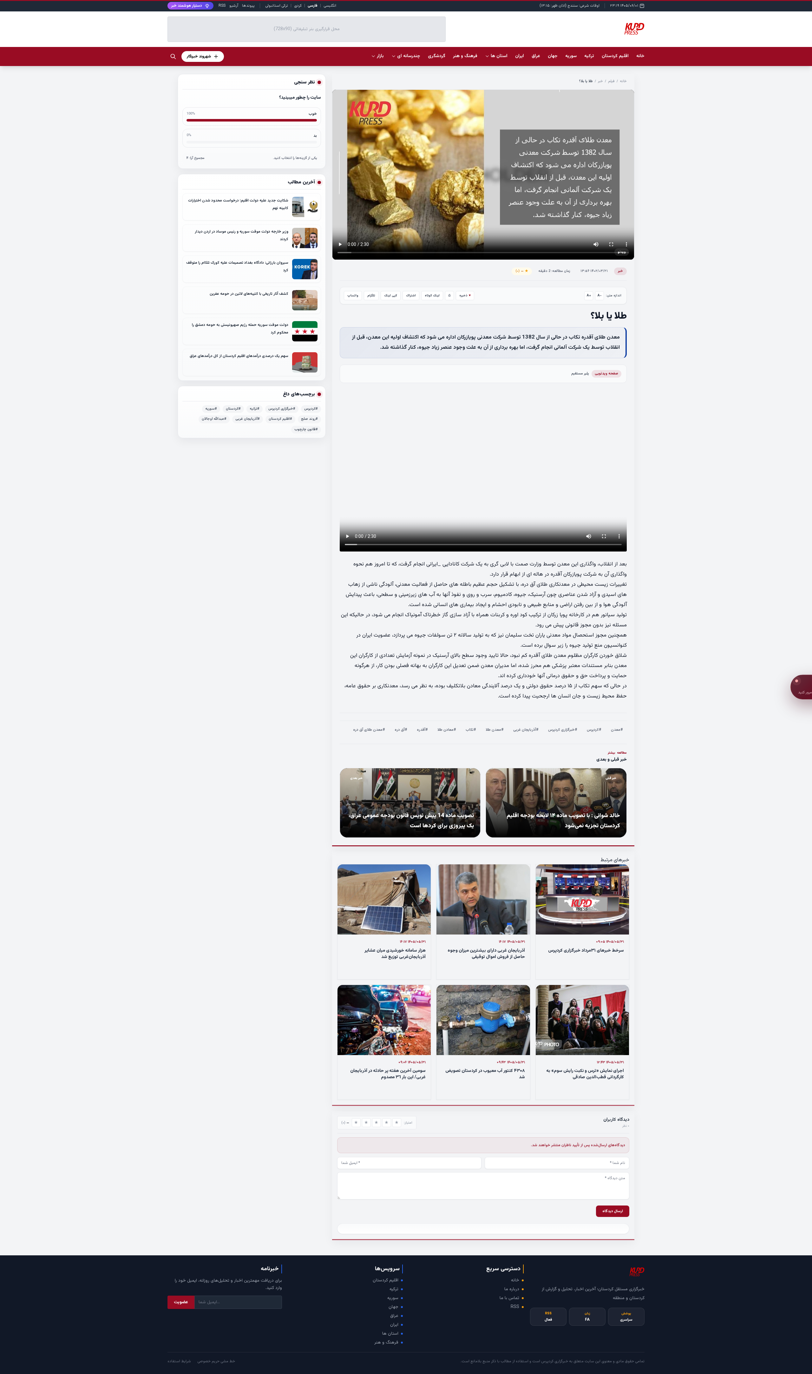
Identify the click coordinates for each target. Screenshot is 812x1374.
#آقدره (422, 730)
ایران (394, 1325)
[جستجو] (173, 56)
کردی (298, 5)
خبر (600, 81)
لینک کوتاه (432, 295)
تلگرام (371, 295)
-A (600, 295)
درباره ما (511, 1289)
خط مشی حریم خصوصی (216, 1361)
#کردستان (233, 409)
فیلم (611, 81)
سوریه (392, 1298)
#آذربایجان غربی (526, 730)
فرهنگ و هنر (386, 1342)
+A (589, 295)
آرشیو (233, 5)
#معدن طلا (495, 730)
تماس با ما (509, 1298)
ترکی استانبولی (276, 5)
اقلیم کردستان (385, 1280)
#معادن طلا (446, 730)
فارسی (313, 5)
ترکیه (394, 1289)
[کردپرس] (634, 29)
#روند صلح (309, 419)
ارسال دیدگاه (612, 1211)
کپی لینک (390, 295)
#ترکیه (254, 409)
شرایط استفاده (179, 1361)
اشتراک (411, 295)
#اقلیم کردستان (280, 419)
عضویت (181, 1302)
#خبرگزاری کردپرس (562, 730)
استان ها (390, 1334)
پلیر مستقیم (580, 373)
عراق (394, 1316)
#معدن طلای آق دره (369, 730)
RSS (222, 5)
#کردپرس (594, 730)
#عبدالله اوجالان (214, 419)
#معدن (617, 730)
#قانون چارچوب (306, 429)
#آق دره (401, 730)
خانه (640, 56)
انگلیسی (330, 5)
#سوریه (211, 409)
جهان (393, 1307)
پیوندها (248, 5)
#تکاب (471, 730)
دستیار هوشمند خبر (186, 6)
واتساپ (352, 295)
